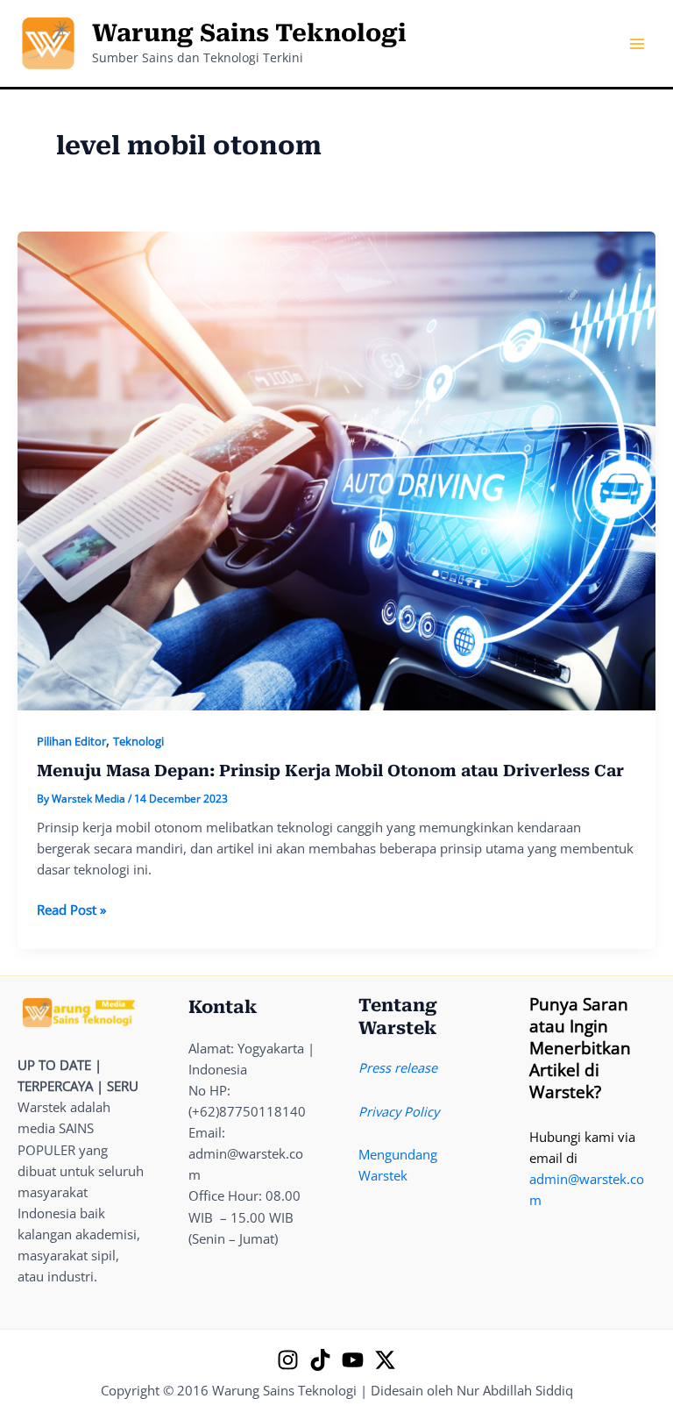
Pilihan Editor (71, 741)
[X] (385, 1360)
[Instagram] (288, 1360)
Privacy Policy (398, 1111)
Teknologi (138, 741)
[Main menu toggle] (637, 43)
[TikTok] (320, 1360)
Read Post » (71, 910)
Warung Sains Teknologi (249, 33)
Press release (397, 1067)
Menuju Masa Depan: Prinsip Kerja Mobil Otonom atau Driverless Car (330, 770)
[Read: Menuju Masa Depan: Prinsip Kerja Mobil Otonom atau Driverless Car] (336, 469)
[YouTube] (353, 1360)
